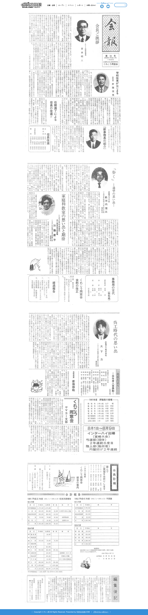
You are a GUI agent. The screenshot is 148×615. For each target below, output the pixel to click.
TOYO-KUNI (80, 612)
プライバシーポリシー (100, 612)
